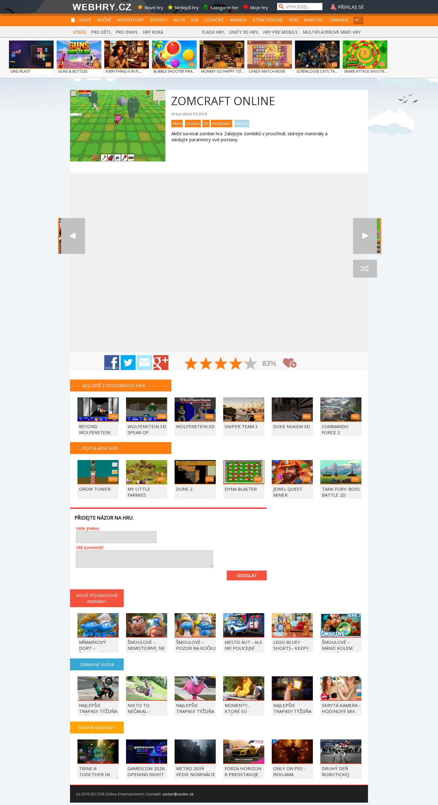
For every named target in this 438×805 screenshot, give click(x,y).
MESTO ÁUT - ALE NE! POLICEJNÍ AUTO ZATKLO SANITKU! (243, 651)
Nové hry (154, 7)
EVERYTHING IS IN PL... (124, 71)
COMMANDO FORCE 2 (335, 429)
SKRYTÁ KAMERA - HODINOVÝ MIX (341, 708)
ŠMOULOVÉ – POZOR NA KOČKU (196, 645)
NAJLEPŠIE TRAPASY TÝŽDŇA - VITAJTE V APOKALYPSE (195, 714)
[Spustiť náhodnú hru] (365, 269)
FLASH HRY (213, 32)
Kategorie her (224, 7)
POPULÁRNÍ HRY (100, 448)
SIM (195, 20)
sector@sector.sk (178, 794)
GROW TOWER (95, 489)
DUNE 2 (184, 489)
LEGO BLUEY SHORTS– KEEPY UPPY (291, 648)
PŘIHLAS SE (350, 7)
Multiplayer (221, 123)
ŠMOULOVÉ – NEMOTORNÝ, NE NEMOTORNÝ (146, 648)
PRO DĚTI (100, 32)
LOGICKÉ (214, 20)
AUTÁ (179, 20)
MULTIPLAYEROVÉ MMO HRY (332, 32)
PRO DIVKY (126, 32)
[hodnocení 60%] (221, 364)
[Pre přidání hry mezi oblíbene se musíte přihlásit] (289, 363)
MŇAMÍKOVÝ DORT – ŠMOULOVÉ (92, 648)
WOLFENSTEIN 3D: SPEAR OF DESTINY (147, 432)
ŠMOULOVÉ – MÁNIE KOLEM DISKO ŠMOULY (338, 648)
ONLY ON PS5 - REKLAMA (289, 771)
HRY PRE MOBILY (280, 32)
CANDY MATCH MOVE (267, 71)
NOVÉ (85, 20)
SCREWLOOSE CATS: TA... (317, 71)
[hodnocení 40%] (206, 364)
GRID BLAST (20, 71)
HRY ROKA (153, 32)
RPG (293, 20)
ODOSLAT (247, 575)
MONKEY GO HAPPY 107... (222, 71)
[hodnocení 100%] (250, 364)
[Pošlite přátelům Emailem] (144, 362)
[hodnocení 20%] (191, 364)
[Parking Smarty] (365, 236)
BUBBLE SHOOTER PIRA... (174, 71)
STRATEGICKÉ (268, 20)
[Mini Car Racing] (73, 236)
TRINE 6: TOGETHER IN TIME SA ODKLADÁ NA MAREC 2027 (98, 777)
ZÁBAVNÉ (339, 20)
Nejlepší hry (187, 7)
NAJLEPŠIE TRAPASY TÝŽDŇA (292, 708)
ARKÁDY (238, 20)
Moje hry (259, 7)
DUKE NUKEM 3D (291, 426)
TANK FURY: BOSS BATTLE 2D (341, 492)
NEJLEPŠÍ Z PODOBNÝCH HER (113, 385)
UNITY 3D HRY (243, 32)
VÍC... (359, 20)
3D (206, 123)
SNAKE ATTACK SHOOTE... (365, 71)
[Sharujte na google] (160, 362)
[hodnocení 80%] (236, 364)
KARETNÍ (313, 20)
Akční (177, 123)
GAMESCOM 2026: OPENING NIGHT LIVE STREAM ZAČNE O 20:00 (146, 777)
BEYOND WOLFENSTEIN (94, 429)
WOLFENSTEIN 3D (195, 426)
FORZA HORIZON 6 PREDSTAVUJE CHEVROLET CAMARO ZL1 (243, 777)
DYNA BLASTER (241, 489)
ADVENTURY (130, 20)
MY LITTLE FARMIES (139, 492)
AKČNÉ (104, 20)
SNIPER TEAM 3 (241, 426)
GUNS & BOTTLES (72, 71)
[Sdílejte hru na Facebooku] (111, 362)
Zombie (193, 123)
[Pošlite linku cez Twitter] (128, 362)
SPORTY (158, 20)
